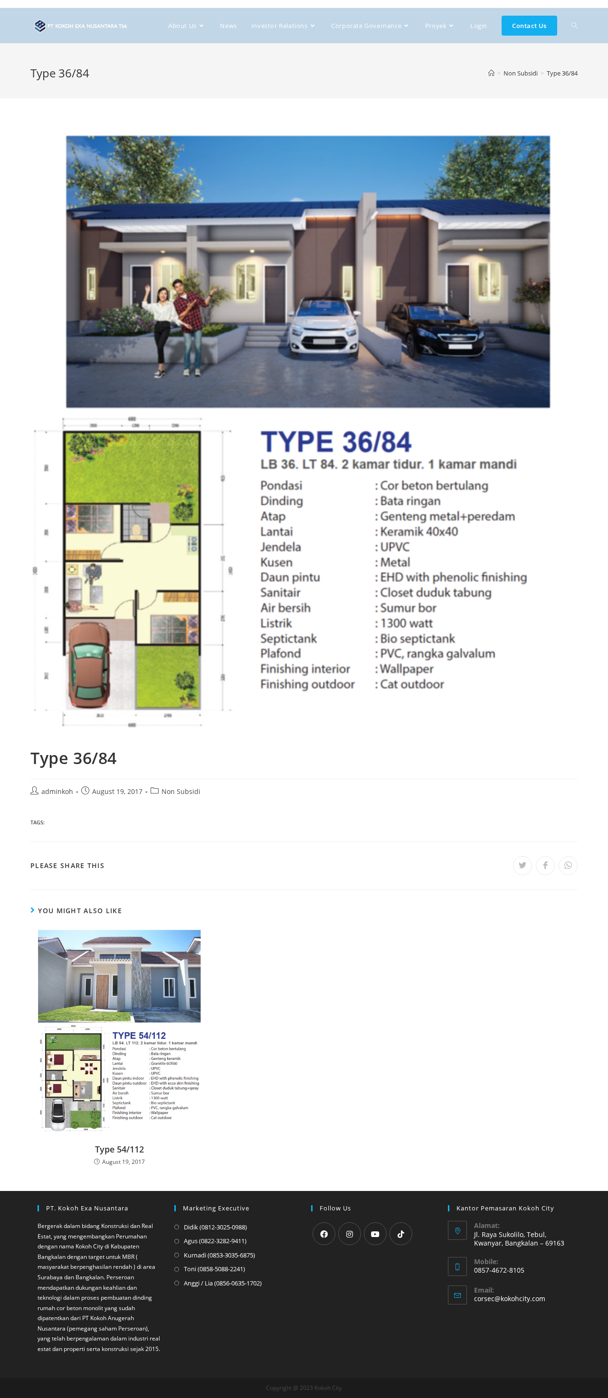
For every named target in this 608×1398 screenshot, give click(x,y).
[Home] (491, 73)
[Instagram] (349, 1233)
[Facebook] (324, 1233)
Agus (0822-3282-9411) (215, 1241)
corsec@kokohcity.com (509, 1298)
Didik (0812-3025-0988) (215, 1227)
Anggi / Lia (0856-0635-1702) (223, 1283)
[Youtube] (375, 1233)
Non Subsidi (181, 791)
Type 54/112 (119, 1149)
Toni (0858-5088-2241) (214, 1269)
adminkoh (57, 791)
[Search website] (574, 25)
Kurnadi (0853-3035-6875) (219, 1255)
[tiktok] (401, 1233)
